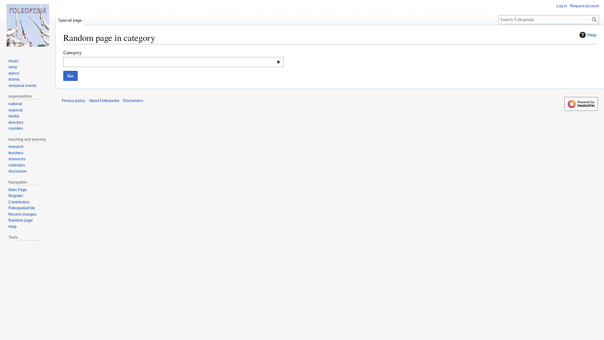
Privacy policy (73, 101)
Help (591, 34)
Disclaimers (133, 101)
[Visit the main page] (28, 25)
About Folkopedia (104, 101)
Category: (73, 52)
